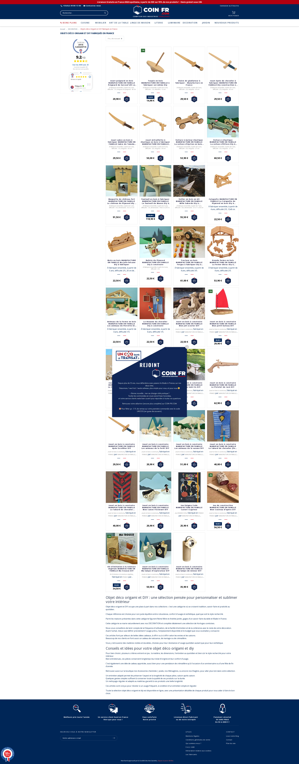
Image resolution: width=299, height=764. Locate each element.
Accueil (62, 29)
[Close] (186, 347)
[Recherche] (105, 13)
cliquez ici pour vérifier (165, 761)
